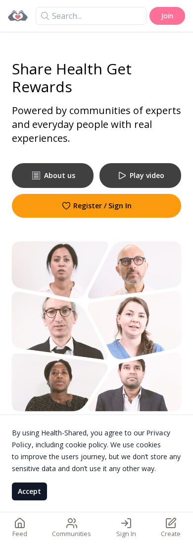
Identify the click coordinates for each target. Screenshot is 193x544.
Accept (29, 491)
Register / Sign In (102, 205)
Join (167, 15)
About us (59, 175)
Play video (147, 175)
